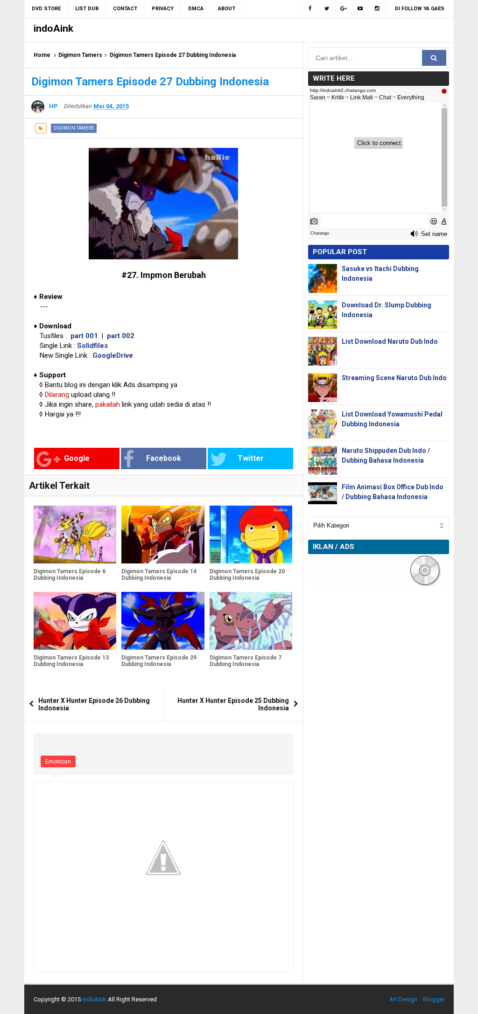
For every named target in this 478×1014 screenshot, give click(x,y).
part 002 (120, 336)
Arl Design (403, 999)
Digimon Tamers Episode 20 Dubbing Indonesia (247, 574)
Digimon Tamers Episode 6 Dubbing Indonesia (69, 574)
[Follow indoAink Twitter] (326, 9)
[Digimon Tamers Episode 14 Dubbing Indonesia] (162, 534)
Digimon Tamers (80, 55)
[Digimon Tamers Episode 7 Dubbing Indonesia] (251, 621)
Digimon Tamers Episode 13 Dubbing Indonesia (71, 660)
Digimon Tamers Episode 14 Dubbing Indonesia (159, 574)
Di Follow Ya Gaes (419, 9)
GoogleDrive (112, 355)
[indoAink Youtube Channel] (360, 9)
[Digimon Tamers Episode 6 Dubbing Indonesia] (75, 534)
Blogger (433, 999)
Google (77, 458)
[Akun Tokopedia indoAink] (377, 9)
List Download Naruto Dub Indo (390, 341)
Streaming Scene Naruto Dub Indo (394, 378)
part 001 (84, 336)
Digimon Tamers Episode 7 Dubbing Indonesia (245, 660)
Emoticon (58, 761)
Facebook (163, 458)
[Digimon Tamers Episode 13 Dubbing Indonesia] (75, 621)
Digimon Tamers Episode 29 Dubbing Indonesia (159, 660)
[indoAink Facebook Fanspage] (309, 9)
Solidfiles (92, 345)
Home (42, 55)
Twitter (251, 458)
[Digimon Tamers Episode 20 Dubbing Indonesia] (251, 534)
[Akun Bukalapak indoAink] (343, 9)
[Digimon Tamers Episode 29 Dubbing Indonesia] (162, 621)
